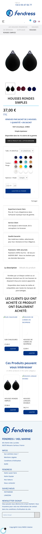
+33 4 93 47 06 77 (23, 4)
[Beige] (30, 162)
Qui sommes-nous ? (11, 454)
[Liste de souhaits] (34, 191)
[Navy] (16, 157)
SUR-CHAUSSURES (11, 340)
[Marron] (30, 166)
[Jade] (25, 166)
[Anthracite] (21, 171)
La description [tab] (10, 267)
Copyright (12, 527)
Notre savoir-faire (10, 473)
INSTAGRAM (8, 492)
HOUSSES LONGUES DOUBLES (26, 400)
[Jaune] (21, 166)
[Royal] (21, 157)
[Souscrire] (37, 515)
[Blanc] (16, 171)
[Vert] (21, 162)
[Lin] (30, 171)
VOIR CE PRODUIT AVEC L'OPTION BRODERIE (21, 141)
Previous (5, 88)
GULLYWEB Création (25, 527)
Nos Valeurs (8, 480)
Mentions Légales (10, 457)
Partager (34, 201)
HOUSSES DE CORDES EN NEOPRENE (28, 342)
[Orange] (25, 171)
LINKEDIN (7, 495)
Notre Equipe (9, 476)
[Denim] (25, 162)
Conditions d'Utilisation (12, 461)
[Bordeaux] (30, 157)
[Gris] (16, 166)
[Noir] (25, 157)
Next (37, 88)
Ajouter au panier (18, 191)
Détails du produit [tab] (27, 267)
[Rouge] (16, 162)
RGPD (6, 464)
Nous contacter (9, 483)
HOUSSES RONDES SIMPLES (11, 399)
